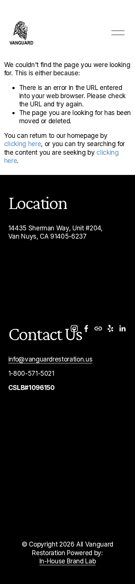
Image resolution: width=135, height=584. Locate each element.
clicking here (22, 144)
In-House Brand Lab (67, 561)
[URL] (98, 328)
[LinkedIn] (122, 328)
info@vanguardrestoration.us (50, 359)
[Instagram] (74, 328)
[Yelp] (110, 328)
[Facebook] (86, 328)
